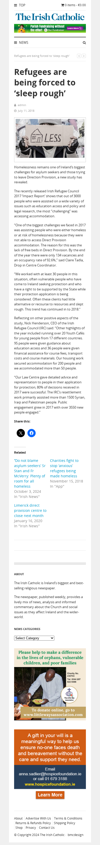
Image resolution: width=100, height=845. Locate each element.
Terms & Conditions (68, 818)
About (18, 818)
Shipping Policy (64, 823)
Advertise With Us (38, 818)
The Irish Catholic (52, 835)
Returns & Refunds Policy (33, 823)
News (23, 42)
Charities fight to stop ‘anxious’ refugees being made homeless (64, 468)
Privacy (31, 827)
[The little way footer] (50, 719)
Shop (19, 827)
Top (21, 5)
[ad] (50, 31)
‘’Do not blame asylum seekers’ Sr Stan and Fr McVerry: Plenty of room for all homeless (30, 473)
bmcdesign (75, 835)
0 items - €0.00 (75, 5)
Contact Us (47, 827)
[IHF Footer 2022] (50, 800)
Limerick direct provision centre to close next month (30, 510)
